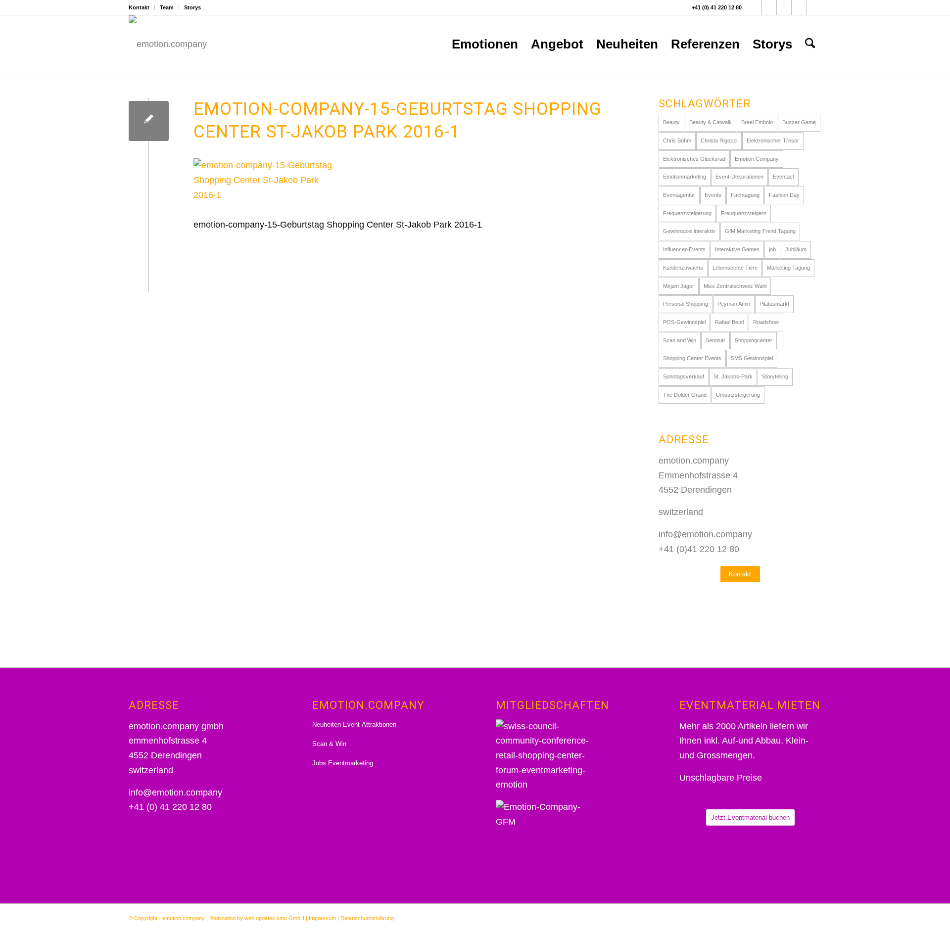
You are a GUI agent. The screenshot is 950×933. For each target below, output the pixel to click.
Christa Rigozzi (719, 140)
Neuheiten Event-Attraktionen (354, 724)
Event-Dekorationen (739, 177)
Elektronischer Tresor (773, 140)
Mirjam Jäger (678, 286)
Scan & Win (329, 743)
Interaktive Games (737, 249)
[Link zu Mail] (814, 7)
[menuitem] (142, 7)
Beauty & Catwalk (710, 122)
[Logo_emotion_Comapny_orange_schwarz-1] (168, 44)
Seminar (715, 340)
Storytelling (775, 376)
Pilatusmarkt (774, 304)
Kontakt (139, 7)
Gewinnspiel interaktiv (689, 231)
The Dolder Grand (685, 395)
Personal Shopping (685, 304)
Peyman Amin (733, 304)
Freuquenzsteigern (743, 213)
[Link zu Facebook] (754, 7)
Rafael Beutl (729, 322)
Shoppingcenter (753, 340)
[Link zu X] (769, 7)
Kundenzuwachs (683, 268)
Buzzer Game (799, 122)
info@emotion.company (705, 534)
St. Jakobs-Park (733, 376)
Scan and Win (679, 340)
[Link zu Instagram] (784, 7)
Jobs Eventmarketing (342, 763)
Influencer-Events (684, 249)
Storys (192, 7)
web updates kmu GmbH (274, 918)
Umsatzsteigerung (738, 395)
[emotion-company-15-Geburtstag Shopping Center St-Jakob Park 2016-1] (149, 121)
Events (713, 195)
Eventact (783, 177)
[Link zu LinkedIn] (799, 7)
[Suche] (810, 44)
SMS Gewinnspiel (752, 358)
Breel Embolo (757, 122)
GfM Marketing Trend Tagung (760, 231)
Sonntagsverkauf (683, 376)
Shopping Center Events (692, 358)
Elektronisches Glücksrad (694, 159)
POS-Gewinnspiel (684, 322)
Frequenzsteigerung (687, 213)
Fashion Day (784, 195)
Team (167, 7)
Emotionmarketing (684, 177)
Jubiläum (796, 249)
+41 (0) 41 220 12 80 (717, 7)
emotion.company (183, 918)
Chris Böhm (677, 140)
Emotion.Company (757, 159)
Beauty (671, 122)
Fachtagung (745, 195)
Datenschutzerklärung (367, 918)
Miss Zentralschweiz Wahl (735, 286)
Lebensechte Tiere (735, 268)
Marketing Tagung (788, 268)
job (772, 249)
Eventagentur (679, 195)
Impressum (322, 918)
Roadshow (766, 322)
